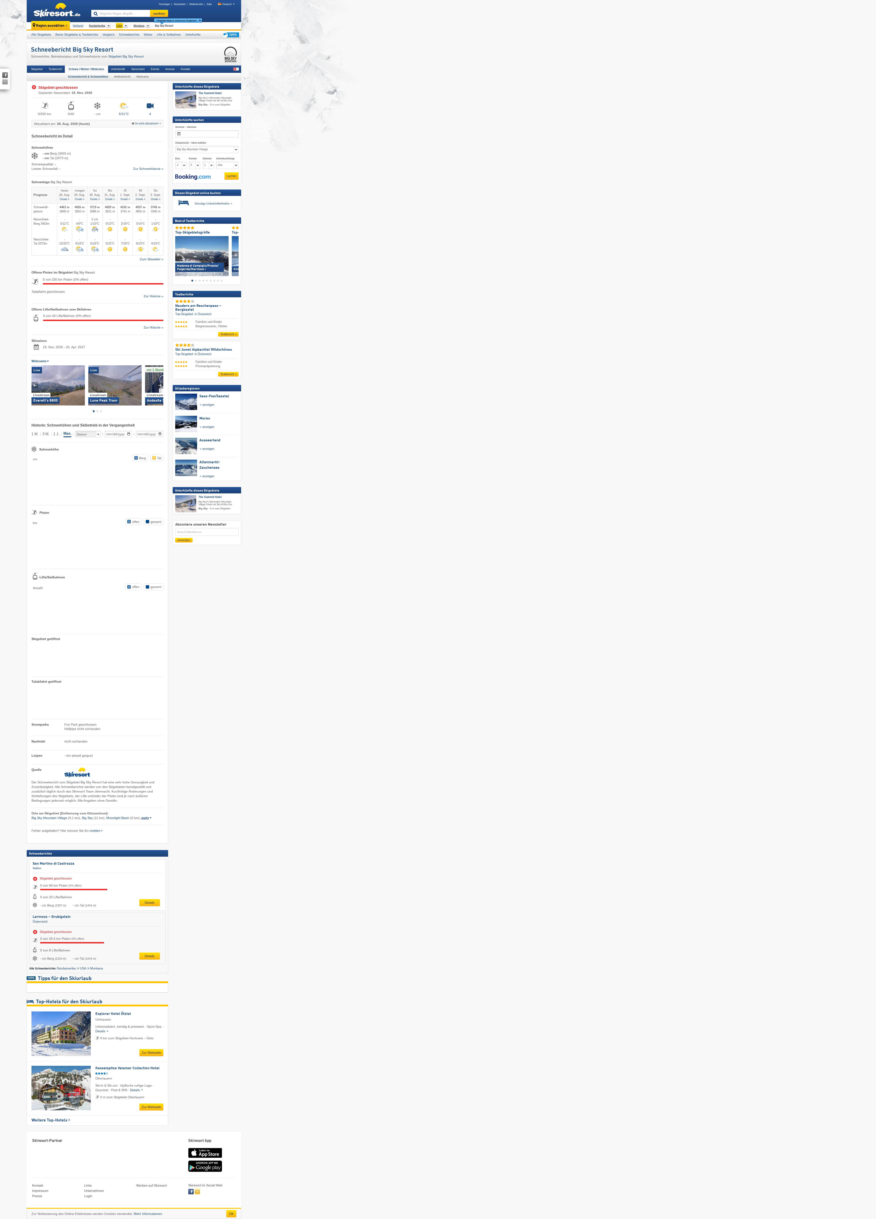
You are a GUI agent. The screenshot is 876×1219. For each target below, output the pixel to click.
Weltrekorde (196, 4)
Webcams (142, 76)
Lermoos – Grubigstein (51, 917)
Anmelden (183, 540)
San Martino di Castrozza (53, 864)
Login (88, 1196)
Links (88, 1185)
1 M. (34, 434)
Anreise (170, 69)
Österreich (40, 921)
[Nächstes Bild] (235, 255)
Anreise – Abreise (185, 127)
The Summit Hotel (210, 93)
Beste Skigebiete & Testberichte (76, 34)
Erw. (177, 158)
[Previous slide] (34, 385)
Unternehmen (94, 1191)
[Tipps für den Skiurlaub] (230, 35)
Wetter (148, 34)
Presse (37, 1196)
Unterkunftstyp (225, 158)
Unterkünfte (193, 34)
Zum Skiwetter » (151, 259)
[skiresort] (57, 11)
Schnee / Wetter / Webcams (86, 69)
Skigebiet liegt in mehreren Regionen (176, 20)
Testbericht (55, 69)
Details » (64, 199)
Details (149, 902)
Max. (67, 433)
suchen (231, 176)
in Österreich (203, 314)
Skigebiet (37, 69)
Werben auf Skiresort (151, 1185)
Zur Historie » (153, 296)
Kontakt (185, 69)
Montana (96, 968)
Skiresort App (199, 1141)
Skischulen (138, 69)
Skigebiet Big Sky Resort (126, 56)
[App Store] (205, 1158)
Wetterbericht (122, 76)
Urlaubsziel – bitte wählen (190, 142)
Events (155, 69)
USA (83, 968)
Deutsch (227, 4)
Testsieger (164, 4)
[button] (193, 177)
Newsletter (180, 4)
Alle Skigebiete (41, 34)
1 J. (56, 434)
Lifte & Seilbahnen (169, 34)
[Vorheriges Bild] (178, 255)
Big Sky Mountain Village (49, 818)
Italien (37, 868)
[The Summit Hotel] (185, 99)
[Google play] (205, 1171)
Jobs (209, 4)
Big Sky (87, 818)
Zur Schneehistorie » (148, 169)
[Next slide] (160, 385)
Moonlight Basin (117, 818)
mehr (145, 818)
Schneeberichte (129, 34)
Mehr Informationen (148, 1214)
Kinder (193, 158)
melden (95, 830)
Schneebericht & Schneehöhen (88, 76)
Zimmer (207, 158)
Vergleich (108, 34)
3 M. (45, 434)
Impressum (40, 1191)
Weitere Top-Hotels (49, 1120)
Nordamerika (66, 968)
